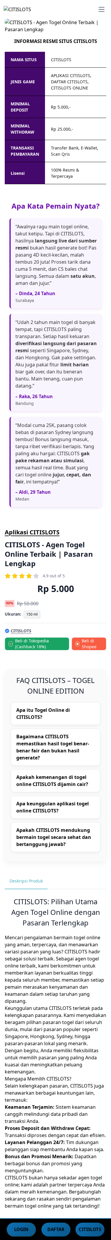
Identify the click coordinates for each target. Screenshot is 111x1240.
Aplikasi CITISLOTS (32, 532)
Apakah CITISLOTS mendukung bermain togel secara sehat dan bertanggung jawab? (53, 837)
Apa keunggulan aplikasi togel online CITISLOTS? (52, 807)
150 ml (32, 614)
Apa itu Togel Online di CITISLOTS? (43, 713)
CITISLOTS (90, 1229)
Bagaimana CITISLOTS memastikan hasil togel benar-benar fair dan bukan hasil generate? (52, 747)
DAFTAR (55, 1229)
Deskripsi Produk (26, 881)
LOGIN (21, 1229)
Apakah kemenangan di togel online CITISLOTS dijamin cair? (52, 780)
